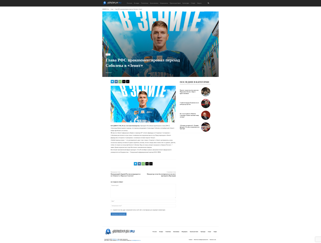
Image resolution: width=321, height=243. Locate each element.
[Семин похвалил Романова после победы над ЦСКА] (205, 103)
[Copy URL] (127, 81)
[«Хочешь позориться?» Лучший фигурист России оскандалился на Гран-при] (205, 127)
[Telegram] (112, 81)
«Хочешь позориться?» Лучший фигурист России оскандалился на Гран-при (189, 127)
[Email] (124, 81)
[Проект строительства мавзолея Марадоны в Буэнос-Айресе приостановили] (205, 91)
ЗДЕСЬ (118, 240)
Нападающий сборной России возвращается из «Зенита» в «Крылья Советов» (125, 175)
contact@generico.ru (136, 240)
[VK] (116, 81)
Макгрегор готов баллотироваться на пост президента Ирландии (161, 175)
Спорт (112, 9)
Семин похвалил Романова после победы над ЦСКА (189, 103)
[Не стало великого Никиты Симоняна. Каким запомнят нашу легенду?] (205, 115)
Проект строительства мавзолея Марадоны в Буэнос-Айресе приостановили (189, 91)
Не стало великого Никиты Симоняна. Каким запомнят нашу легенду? (189, 115)
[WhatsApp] (120, 81)
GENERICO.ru (105, 9)
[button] (208, 3)
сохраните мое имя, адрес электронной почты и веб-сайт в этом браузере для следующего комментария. (139, 210)
